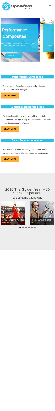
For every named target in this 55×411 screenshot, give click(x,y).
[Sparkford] (22, 6)
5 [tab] (32, 227)
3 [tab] (26, 227)
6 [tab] (35, 227)
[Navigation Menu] (50, 6)
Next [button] (51, 212)
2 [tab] (23, 227)
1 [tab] (20, 227)
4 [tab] (29, 227)
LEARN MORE (10, 95)
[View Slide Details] (13, 213)
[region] (27, 40)
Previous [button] (4, 212)
